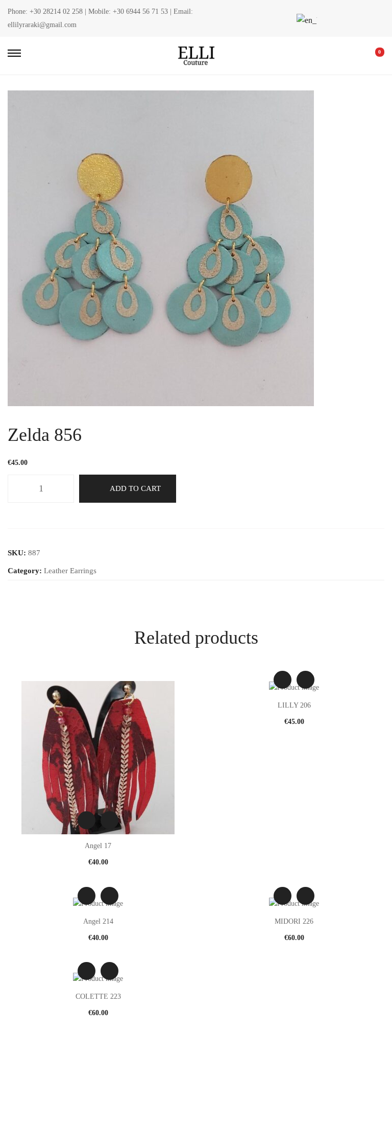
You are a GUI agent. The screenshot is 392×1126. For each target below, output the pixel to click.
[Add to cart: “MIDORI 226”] (305, 896)
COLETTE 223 (98, 996)
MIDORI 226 (294, 921)
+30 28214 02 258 (56, 11)
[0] (373, 56)
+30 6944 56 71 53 (140, 11)
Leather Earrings (70, 571)
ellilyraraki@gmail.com (42, 25)
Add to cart (135, 488)
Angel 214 (98, 921)
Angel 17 (98, 846)
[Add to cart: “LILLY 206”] (305, 680)
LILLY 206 (294, 705)
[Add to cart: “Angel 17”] (109, 820)
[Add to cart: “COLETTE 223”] (109, 971)
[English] (305, 20)
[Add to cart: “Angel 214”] (109, 896)
